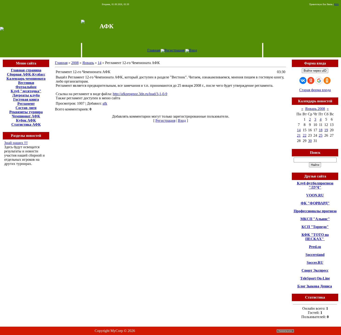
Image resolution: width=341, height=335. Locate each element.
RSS (336, 4)
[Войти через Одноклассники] (327, 80)
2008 (75, 63)
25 (320, 135)
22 (304, 135)
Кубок (21, 120)
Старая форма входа (315, 90)
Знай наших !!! (16, 143)
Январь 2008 (315, 109)
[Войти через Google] (319, 80)
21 (299, 135)
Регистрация (174, 50)
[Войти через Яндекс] (310, 80)
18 (320, 130)
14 (99, 63)
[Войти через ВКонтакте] (302, 80)
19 (326, 130)
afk (105, 103)
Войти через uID (315, 70)
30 (310, 141)
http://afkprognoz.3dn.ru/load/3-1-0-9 (140, 94)
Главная (153, 50)
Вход (193, 50)
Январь (88, 63)
